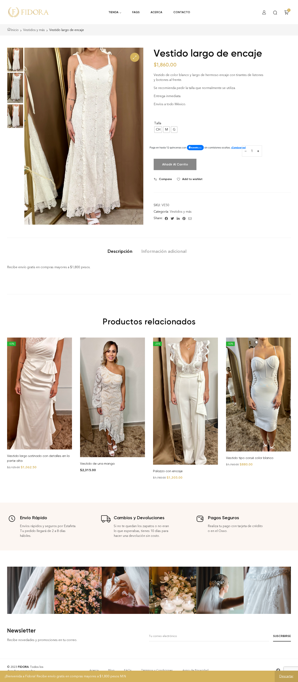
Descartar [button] (286, 676)
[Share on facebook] (166, 218)
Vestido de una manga (97, 463)
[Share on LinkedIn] (178, 218)
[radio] (158, 130)
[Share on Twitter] (172, 218)
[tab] (119, 251)
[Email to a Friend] (190, 218)
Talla (157, 123)
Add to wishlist (192, 179)
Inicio (15, 30)
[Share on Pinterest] (184, 218)
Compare (165, 179)
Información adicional (164, 251)
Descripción (119, 251)
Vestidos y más (34, 30)
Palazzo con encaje (168, 471)
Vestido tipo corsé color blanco (249, 458)
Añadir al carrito (175, 164)
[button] (134, 57)
